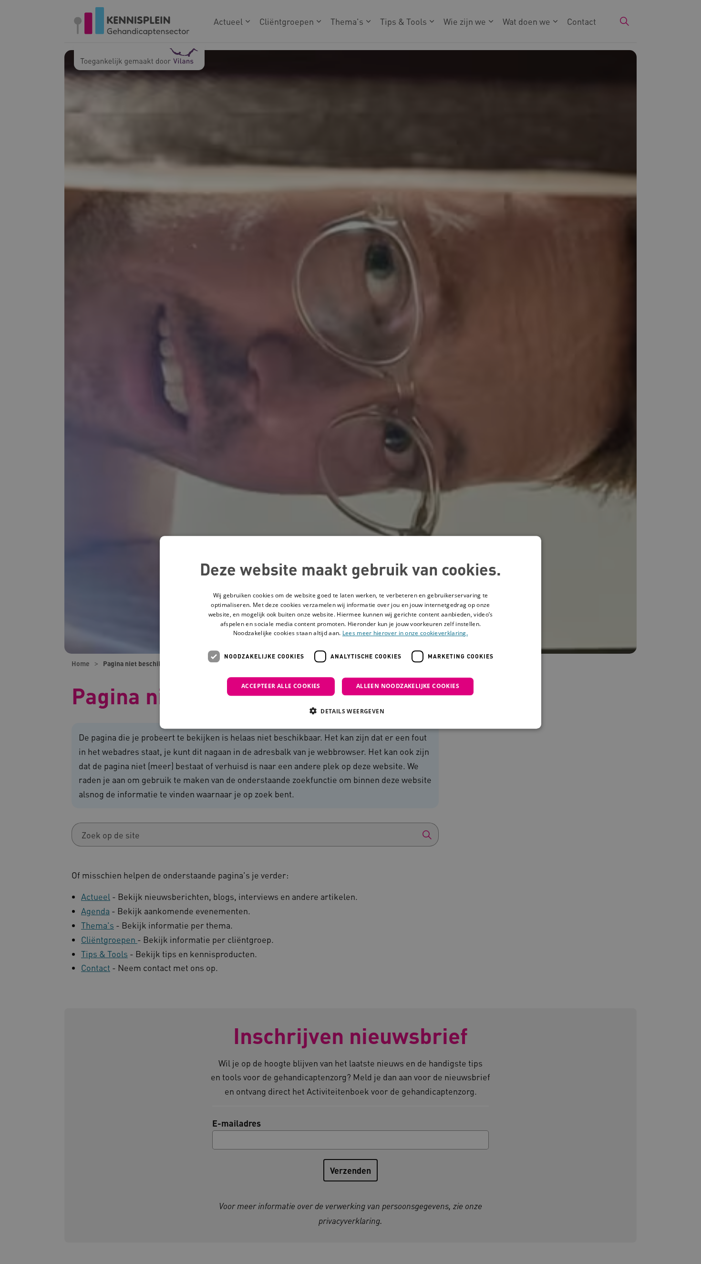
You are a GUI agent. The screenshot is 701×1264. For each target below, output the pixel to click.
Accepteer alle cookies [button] (280, 686)
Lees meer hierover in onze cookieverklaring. (405, 633)
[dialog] (350, 632)
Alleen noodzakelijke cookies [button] (407, 686)
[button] (350, 710)
